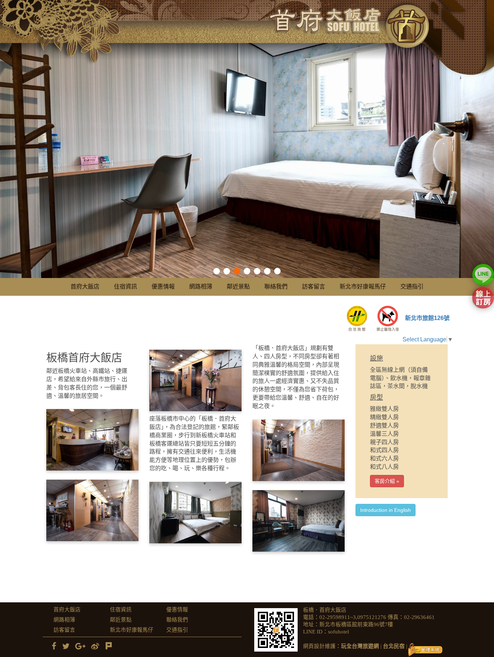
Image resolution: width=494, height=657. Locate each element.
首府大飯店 (85, 286)
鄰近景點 (238, 286)
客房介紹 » (387, 481)
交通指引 (411, 286)
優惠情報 (163, 286)
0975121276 (371, 617)
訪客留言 (313, 286)
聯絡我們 (276, 286)
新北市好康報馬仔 (363, 286)
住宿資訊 (125, 286)
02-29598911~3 (337, 617)
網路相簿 (200, 286)
